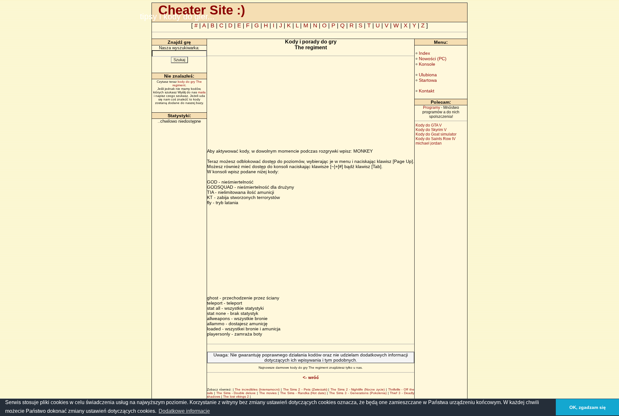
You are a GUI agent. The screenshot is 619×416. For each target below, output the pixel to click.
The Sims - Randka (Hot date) (303, 393)
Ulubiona (428, 74)
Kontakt (426, 90)
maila (202, 92)
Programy (431, 107)
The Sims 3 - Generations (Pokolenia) (357, 393)
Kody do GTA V (429, 125)
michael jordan (429, 143)
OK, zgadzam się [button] (587, 407)
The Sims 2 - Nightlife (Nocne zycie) (357, 389)
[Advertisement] (261, 103)
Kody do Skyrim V (431, 130)
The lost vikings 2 (236, 396)
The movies (268, 393)
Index (424, 53)
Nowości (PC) (433, 58)
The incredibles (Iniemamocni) (257, 389)
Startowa (428, 80)
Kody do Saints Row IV (436, 139)
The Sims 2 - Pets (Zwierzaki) (305, 389)
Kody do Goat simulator (436, 134)
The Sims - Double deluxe (236, 393)
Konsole (427, 64)
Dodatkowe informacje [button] (184, 411)
